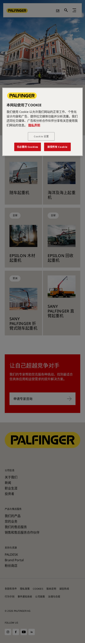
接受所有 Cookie (57, 147)
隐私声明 (34, 125)
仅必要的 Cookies (27, 147)
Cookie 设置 (41, 136)
